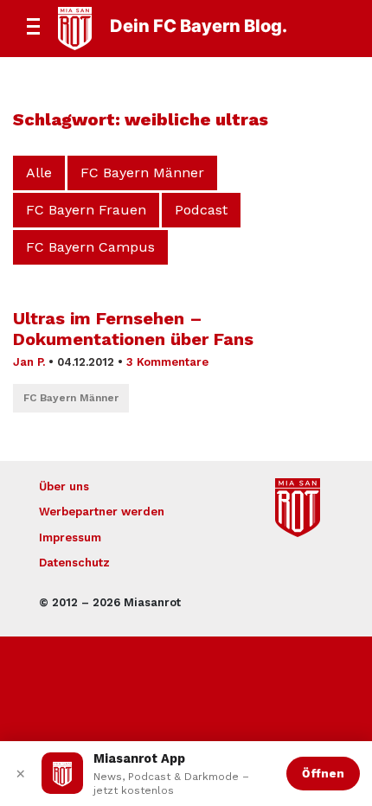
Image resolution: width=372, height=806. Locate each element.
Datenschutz (74, 562)
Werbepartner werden (101, 511)
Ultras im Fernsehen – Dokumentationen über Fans (133, 328)
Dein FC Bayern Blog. (198, 26)
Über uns (64, 486)
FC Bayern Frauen (86, 210)
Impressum (70, 537)
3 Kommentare (167, 361)
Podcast (201, 210)
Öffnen (323, 773)
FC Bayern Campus (90, 247)
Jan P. (29, 361)
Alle (39, 172)
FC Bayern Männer (142, 172)
